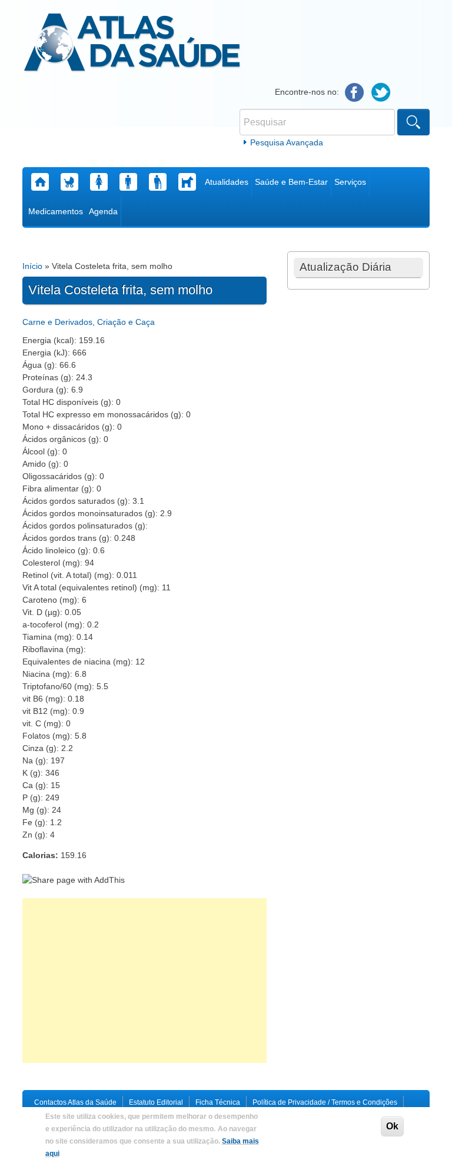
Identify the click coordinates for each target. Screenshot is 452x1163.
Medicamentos (55, 211)
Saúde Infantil (69, 182)
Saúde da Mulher (99, 182)
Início (32, 266)
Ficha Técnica (217, 1102)
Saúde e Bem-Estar (291, 182)
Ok (392, 1126)
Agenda (103, 211)
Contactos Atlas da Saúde (75, 1102)
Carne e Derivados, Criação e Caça (88, 322)
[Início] (132, 44)
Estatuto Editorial (156, 1102)
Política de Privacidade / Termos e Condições (324, 1102)
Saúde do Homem (128, 182)
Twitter (381, 92)
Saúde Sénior (157, 182)
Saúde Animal (187, 182)
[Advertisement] (144, 980)
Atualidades (226, 182)
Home (40, 182)
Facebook (354, 92)
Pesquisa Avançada (286, 142)
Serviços (350, 182)
